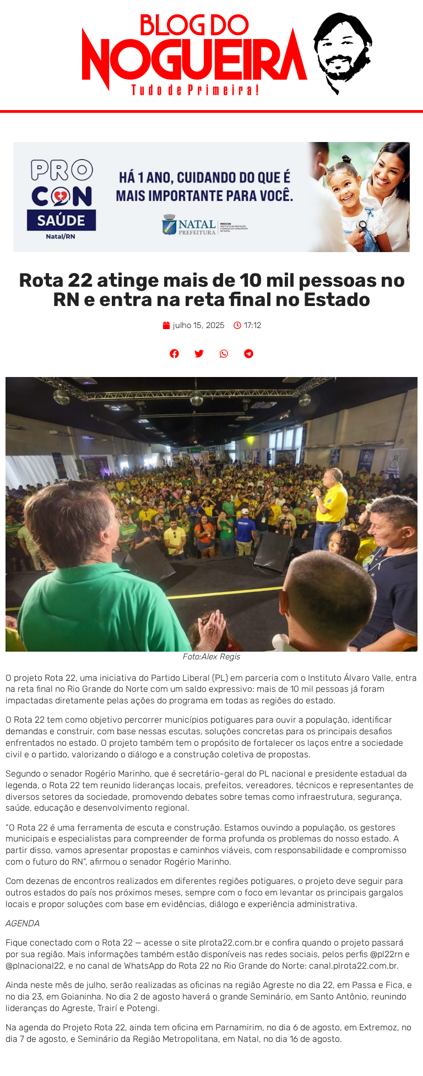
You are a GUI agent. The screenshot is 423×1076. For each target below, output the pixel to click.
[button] (174, 353)
